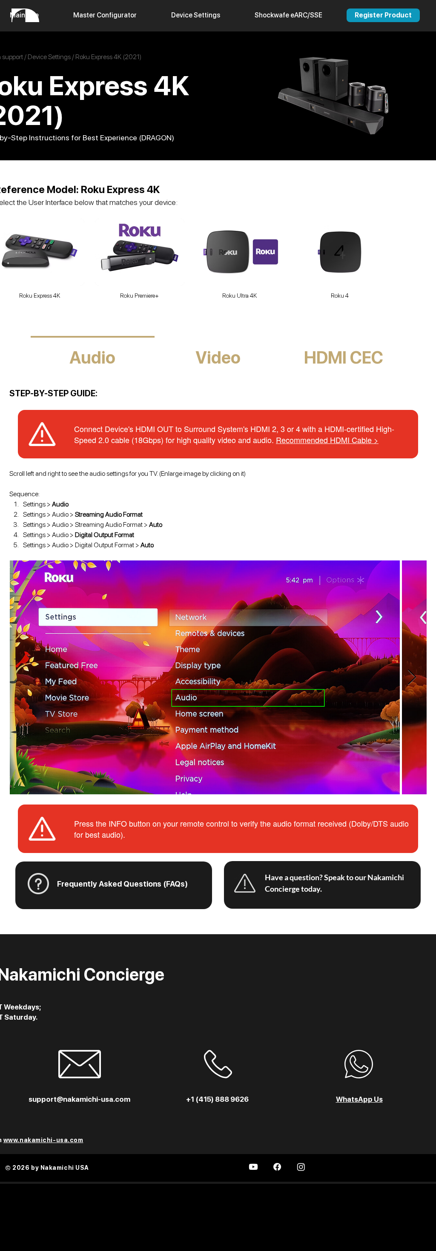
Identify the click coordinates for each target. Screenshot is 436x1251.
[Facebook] (277, 1167)
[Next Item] (412, 677)
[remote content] (218, 434)
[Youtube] (253, 1167)
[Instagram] (301, 1167)
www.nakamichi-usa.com (43, 1140)
